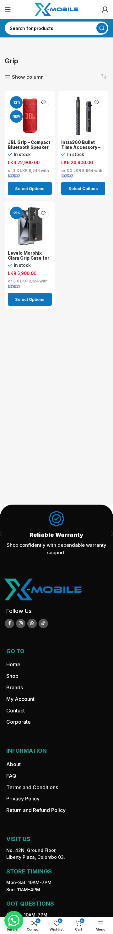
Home (13, 664)
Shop (12, 676)
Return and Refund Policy (36, 810)
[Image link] (43, 589)
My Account (20, 699)
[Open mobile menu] (8, 9)
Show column (28, 77)
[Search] (101, 28)
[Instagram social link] (20, 623)
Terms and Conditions (32, 787)
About (13, 764)
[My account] (105, 9)
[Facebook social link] (9, 623)
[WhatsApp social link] (32, 623)
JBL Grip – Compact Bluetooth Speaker (29, 145)
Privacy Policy (23, 798)
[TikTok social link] (43, 623)
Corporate (18, 722)
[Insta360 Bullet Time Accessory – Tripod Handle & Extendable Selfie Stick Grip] (83, 116)
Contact (15, 710)
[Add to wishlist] (43, 102)
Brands (14, 687)
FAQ (11, 776)
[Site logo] (56, 9)
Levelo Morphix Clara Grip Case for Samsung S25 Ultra (28, 258)
